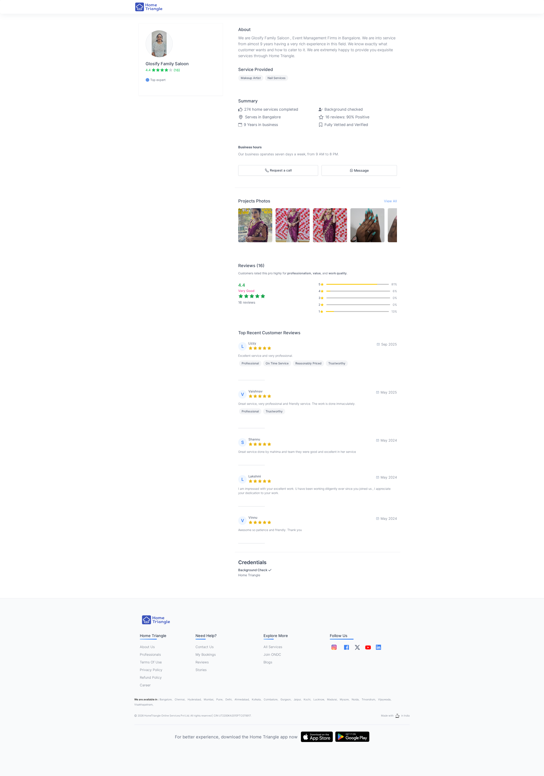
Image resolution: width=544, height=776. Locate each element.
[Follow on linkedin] (378, 647)
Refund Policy (151, 677)
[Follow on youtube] (368, 647)
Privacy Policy (151, 670)
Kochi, (308, 699)
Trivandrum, (369, 699)
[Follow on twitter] (357, 647)
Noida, (356, 699)
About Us (147, 647)
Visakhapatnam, (143, 704)
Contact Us (205, 647)
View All (390, 201)
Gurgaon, (286, 699)
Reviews (202, 662)
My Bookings (206, 654)
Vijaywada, (384, 699)
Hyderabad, (195, 699)
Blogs (268, 662)
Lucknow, (319, 699)
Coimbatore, (271, 699)
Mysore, (345, 699)
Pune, (220, 699)
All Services (273, 647)
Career (145, 685)
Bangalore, (166, 699)
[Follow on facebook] (346, 647)
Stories (201, 670)
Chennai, (180, 699)
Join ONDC (272, 654)
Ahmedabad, (242, 699)
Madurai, (332, 699)
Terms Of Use (151, 662)
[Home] (153, 7)
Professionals (150, 654)
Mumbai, (209, 699)
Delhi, (229, 699)
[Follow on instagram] (334, 647)
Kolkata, (257, 699)
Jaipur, (298, 699)
